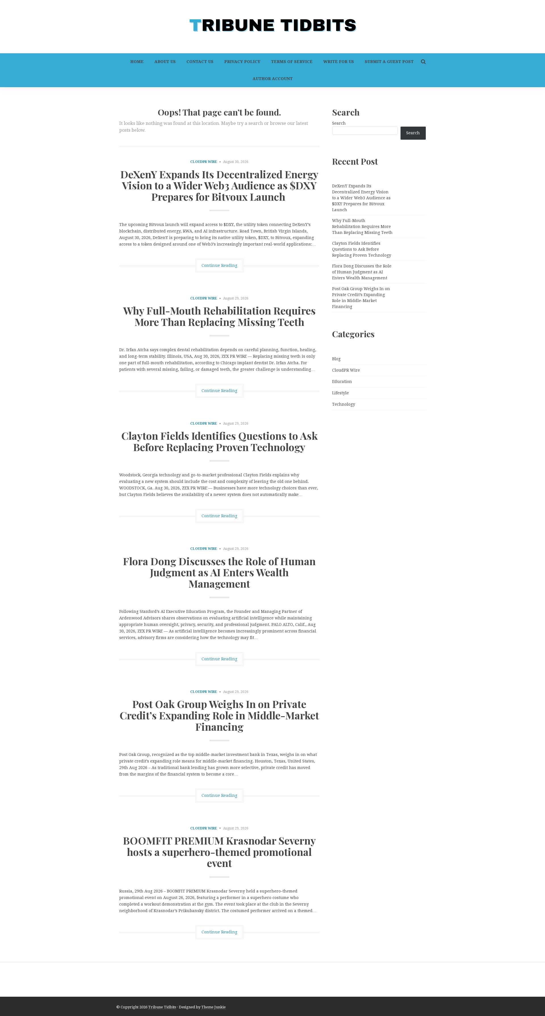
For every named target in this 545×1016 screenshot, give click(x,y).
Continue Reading (219, 265)
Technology (343, 404)
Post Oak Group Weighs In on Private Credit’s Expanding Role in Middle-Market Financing (219, 715)
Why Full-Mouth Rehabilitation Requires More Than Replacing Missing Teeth (219, 315)
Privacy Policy (242, 61)
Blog (336, 359)
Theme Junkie (213, 1007)
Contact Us (199, 61)
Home (137, 61)
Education (342, 381)
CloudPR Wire (203, 162)
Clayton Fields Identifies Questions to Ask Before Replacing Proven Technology (219, 441)
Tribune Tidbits (162, 1007)
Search (339, 123)
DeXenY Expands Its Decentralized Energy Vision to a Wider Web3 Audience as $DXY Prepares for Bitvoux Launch (219, 185)
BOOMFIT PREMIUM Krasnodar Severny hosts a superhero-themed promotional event (219, 851)
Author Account (273, 78)
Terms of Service (292, 61)
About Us (165, 61)
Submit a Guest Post (389, 61)
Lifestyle (340, 393)
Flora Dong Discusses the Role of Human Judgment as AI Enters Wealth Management (219, 572)
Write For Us (338, 61)
